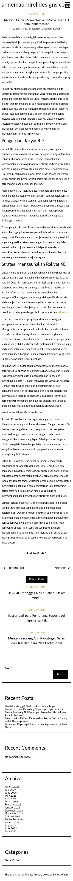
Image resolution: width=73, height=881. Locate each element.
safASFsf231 (22, 29)
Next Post (60, 568)
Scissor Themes (24, 875)
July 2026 (10, 790)
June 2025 (11, 828)
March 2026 (12, 801)
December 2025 (14, 811)
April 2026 (10, 798)
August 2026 (12, 787)
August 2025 (12, 822)
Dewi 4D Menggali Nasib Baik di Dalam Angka (30, 706)
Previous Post (15, 568)
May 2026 (10, 796)
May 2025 (10, 831)
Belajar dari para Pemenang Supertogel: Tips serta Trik (34, 709)
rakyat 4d (63, 312)
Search (8, 668)
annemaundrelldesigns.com (35, 5)
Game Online (37, 14)
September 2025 (14, 819)
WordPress (62, 875)
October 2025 (13, 816)
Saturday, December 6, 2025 (46, 29)
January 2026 (12, 808)
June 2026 (11, 793)
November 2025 (14, 813)
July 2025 (10, 825)
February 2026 (13, 805)
